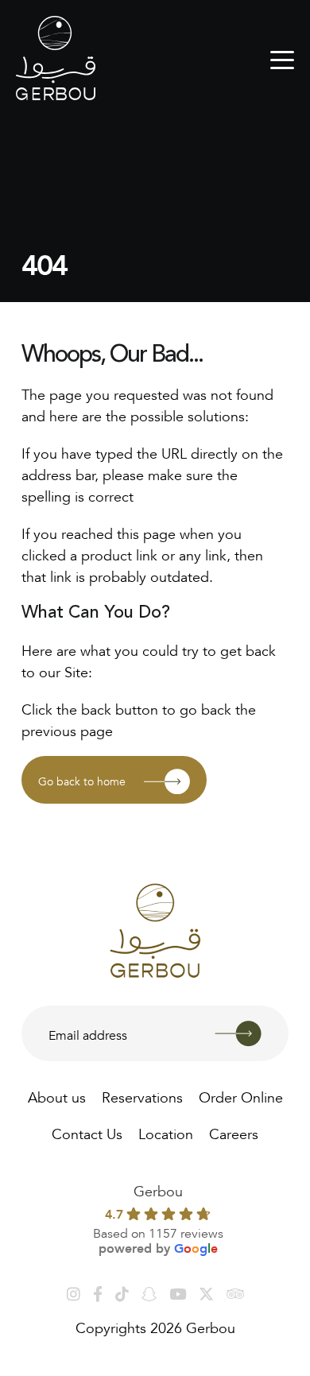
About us (57, 1095)
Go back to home (82, 780)
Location (165, 1132)
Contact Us (87, 1132)
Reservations (142, 1095)
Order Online (241, 1095)
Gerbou (158, 1189)
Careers (233, 1132)
